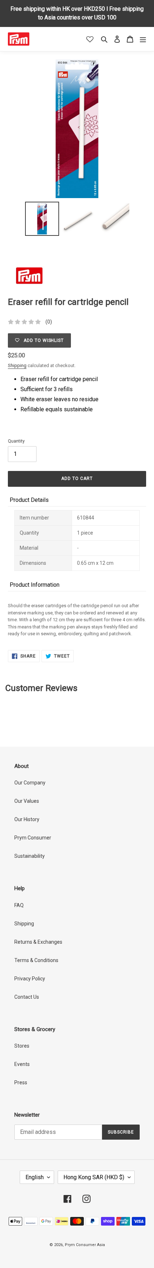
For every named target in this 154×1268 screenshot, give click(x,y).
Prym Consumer (32, 838)
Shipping (17, 365)
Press (20, 1082)
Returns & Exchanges (38, 942)
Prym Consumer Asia (85, 1244)
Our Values (26, 801)
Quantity (16, 441)
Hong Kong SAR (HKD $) (93, 1177)
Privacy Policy (29, 978)
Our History (26, 819)
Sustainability (29, 856)
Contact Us (26, 997)
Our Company (29, 783)
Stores (21, 1046)
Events (22, 1064)
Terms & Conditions (36, 960)
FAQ (19, 905)
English (34, 1177)
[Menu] (142, 39)
